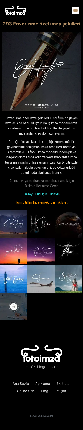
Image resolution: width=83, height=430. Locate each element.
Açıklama (42, 383)
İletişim (60, 391)
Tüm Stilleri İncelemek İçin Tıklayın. (41, 202)
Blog (44, 391)
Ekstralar (63, 383)
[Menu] (75, 10)
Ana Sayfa (21, 383)
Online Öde (26, 391)
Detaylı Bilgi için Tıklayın (41, 194)
